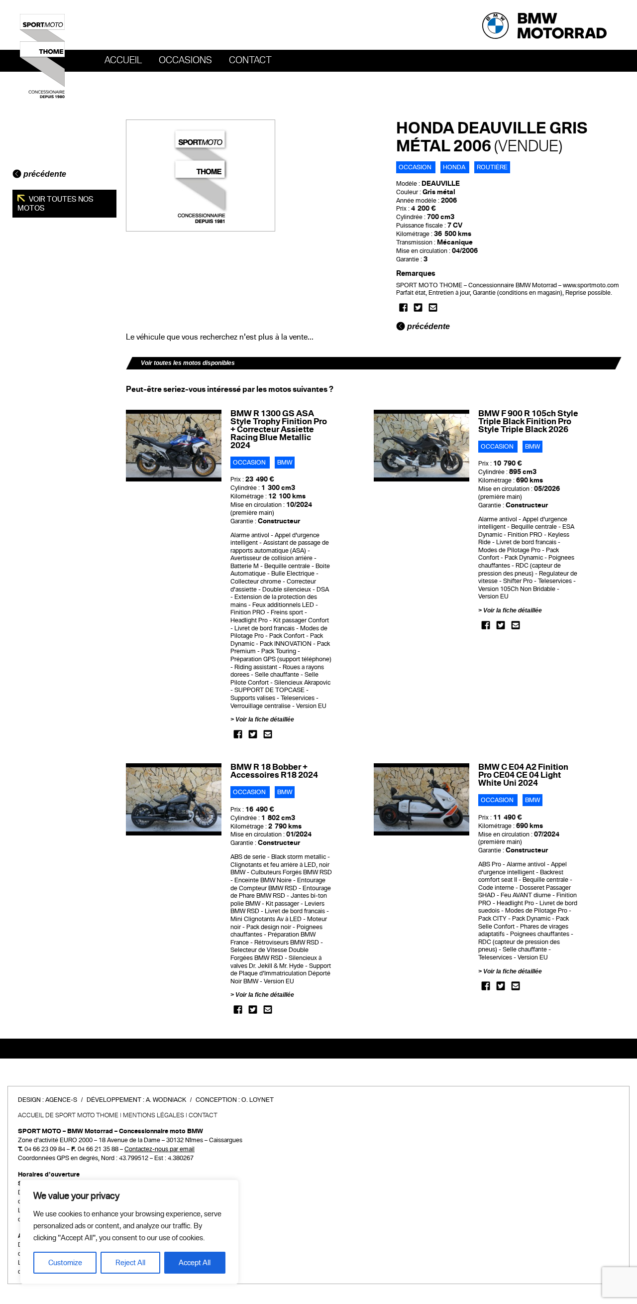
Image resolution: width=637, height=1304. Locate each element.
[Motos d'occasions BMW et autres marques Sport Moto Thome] (42, 55)
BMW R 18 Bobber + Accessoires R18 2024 (274, 771)
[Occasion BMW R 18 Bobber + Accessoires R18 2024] (174, 799)
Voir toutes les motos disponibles (188, 362)
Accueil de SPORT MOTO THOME (68, 1115)
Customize (65, 1263)
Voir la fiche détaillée (264, 719)
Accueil (123, 60)
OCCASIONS (185, 60)
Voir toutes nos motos (55, 203)
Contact (250, 60)
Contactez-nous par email (159, 1149)
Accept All (195, 1263)
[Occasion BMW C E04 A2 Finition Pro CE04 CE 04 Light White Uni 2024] (422, 799)
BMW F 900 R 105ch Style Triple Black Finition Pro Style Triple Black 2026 (528, 421)
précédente (43, 174)
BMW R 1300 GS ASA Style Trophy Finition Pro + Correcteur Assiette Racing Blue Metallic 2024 (278, 429)
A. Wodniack (166, 1099)
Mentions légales (153, 1115)
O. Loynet (257, 1099)
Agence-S (61, 1099)
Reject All (130, 1263)
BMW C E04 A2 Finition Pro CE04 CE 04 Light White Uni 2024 (523, 775)
